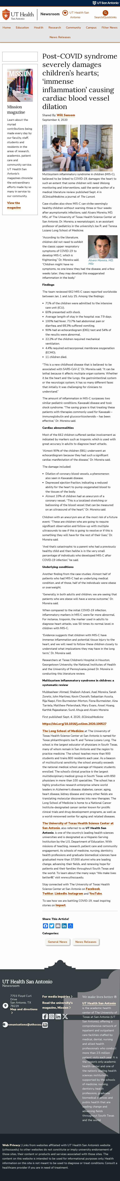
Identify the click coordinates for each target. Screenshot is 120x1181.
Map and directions (24, 1009)
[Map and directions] (5, 1006)
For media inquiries (56, 997)
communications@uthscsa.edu (25, 1024)
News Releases (85, 942)
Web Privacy (11, 1145)
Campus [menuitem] (91, 28)
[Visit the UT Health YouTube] (45, 1026)
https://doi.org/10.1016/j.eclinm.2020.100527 (74, 724)
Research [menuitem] (54, 28)
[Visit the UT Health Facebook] (45, 1018)
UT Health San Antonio (99, 1003)
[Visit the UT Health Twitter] (65, 1018)
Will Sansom (66, 115)
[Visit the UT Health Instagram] (51, 1018)
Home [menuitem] (6, 28)
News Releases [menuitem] (60, 37)
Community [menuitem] (73, 28)
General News (57, 942)
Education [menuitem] (22, 28)
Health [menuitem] (38, 28)
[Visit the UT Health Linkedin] (58, 1018)
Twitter (47, 894)
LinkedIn (61, 894)
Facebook (93, 889)
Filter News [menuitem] (110, 28)
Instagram (75, 894)
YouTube (95, 894)
